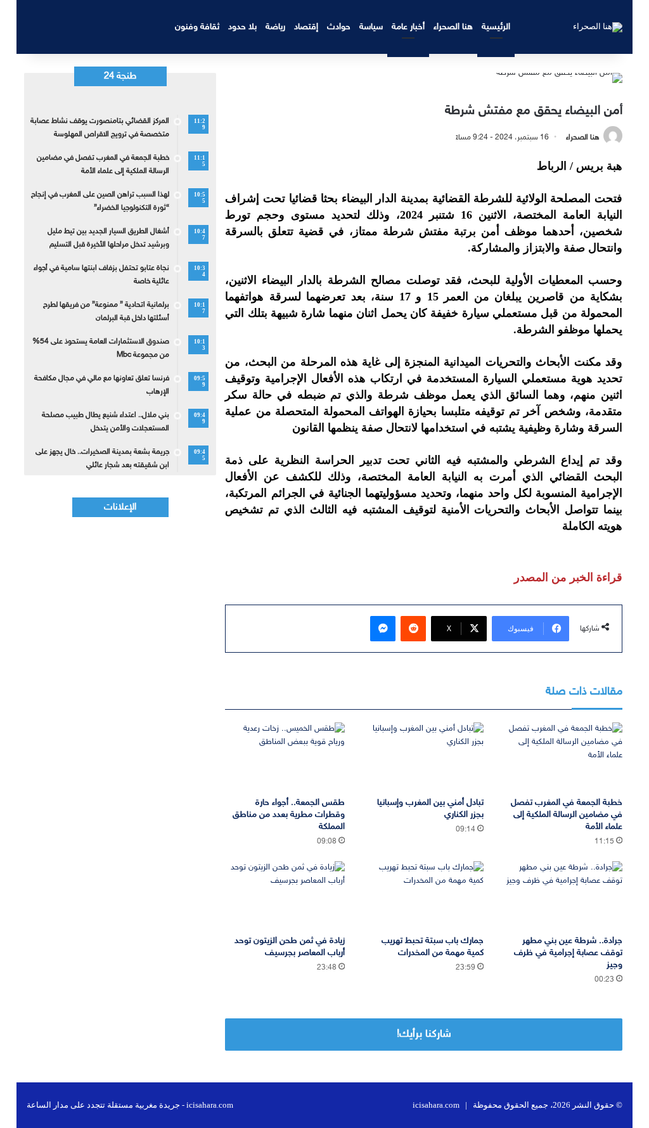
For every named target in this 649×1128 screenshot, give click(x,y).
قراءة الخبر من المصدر (568, 577)
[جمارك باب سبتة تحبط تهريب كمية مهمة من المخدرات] (424, 895)
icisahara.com (436, 1105)
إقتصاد (306, 27)
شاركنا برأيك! (424, 1034)
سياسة (371, 27)
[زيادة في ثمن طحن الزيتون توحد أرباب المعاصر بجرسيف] (285, 895)
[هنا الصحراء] (597, 27)
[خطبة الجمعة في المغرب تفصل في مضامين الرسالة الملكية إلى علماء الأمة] (562, 756)
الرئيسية (496, 27)
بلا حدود (242, 27)
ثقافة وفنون (197, 27)
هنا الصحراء (453, 27)
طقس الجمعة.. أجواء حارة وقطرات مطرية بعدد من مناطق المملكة (289, 814)
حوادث (338, 27)
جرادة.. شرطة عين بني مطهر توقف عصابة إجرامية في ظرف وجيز (568, 952)
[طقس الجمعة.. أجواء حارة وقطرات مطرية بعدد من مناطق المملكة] (285, 756)
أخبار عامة (408, 27)
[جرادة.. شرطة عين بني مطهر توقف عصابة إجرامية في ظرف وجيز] (562, 895)
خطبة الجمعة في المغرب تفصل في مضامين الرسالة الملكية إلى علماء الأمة (566, 814)
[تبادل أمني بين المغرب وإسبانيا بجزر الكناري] (424, 756)
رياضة (275, 27)
